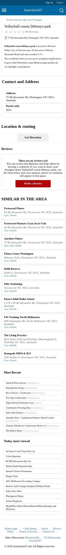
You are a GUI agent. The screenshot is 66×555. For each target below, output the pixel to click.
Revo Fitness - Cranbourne (25, 392)
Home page (11, 528)
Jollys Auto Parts (14, 491)
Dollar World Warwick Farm (19, 466)
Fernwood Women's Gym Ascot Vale (25, 223)
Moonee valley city (22, 20)
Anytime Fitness (13, 238)
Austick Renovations (22, 382)
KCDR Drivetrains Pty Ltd (18, 461)
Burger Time (12, 476)
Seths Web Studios (21, 412)
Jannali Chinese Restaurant (19, 471)
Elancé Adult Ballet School (19, 299)
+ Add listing (29, 528)
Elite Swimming (13, 283)
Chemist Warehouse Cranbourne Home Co (32, 425)
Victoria (9, 20)
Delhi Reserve (12, 268)
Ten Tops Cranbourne (22, 397)
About (44, 528)
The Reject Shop (22, 430)
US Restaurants (52, 537)
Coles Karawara (13, 456)
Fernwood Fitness (14, 208)
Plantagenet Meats (14, 496)
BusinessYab (32, 537)
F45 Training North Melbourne (22, 317)
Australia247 (33, 10)
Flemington (37, 20)
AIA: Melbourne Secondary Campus (23, 481)
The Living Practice (15, 335)
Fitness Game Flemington (18, 253)
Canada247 (35, 540)
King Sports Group (21, 387)
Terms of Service (28, 531)
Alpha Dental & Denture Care (23, 402)
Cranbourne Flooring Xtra (25, 407)
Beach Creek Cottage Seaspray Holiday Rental (28, 486)
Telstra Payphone (14, 501)
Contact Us (48, 531)
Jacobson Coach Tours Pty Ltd (20, 451)
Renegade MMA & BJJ (17, 353)
